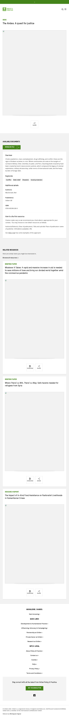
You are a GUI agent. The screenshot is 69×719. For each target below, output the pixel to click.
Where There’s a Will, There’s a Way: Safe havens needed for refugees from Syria (31, 385)
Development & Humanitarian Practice (34, 624)
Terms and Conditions (34, 673)
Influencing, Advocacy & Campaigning (34, 628)
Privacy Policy (34, 669)
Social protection (36, 180)
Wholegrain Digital (15, 714)
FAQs (10, 233)
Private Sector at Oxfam (34, 637)
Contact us (34, 655)
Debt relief (16, 180)
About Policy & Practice (34, 651)
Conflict (8, 180)
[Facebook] (34, 695)
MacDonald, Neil (10, 193)
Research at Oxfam (34, 641)
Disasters (25, 180)
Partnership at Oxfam (34, 632)
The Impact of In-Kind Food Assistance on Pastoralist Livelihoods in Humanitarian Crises (33, 497)
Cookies (34, 660)
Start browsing (34, 614)
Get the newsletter (34, 688)
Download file (9, 147)
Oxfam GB (8, 200)
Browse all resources (10, 258)
